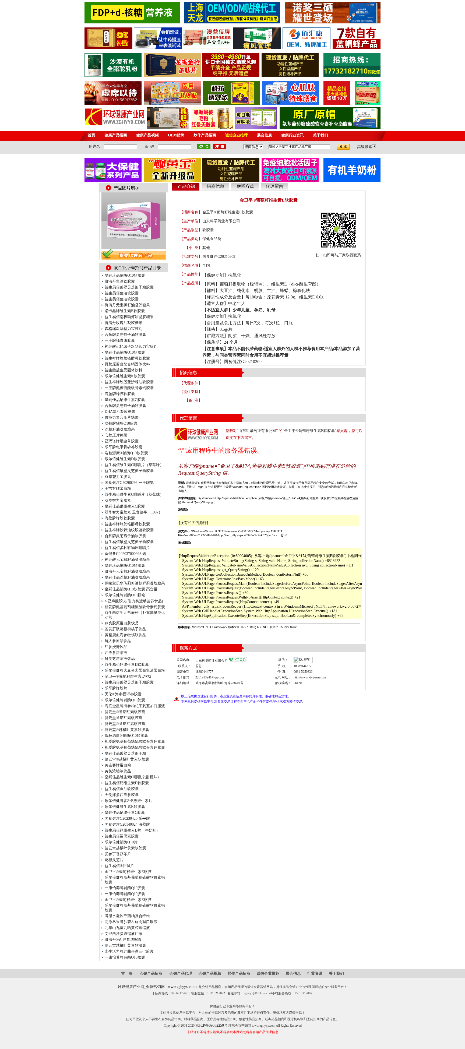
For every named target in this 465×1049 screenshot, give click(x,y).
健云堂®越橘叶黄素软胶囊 (127, 730)
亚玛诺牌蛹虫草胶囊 (122, 441)
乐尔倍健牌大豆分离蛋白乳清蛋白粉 (135, 670)
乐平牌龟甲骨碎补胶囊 (123, 447)
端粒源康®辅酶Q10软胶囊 (126, 453)
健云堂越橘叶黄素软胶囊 (125, 848)
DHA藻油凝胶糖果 (120, 412)
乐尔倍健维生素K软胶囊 (125, 376)
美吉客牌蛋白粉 (118, 489)
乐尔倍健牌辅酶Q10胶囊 (125, 700)
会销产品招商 (151, 973)
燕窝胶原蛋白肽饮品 (122, 623)
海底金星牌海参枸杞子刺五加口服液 (135, 706)
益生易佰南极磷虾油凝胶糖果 (129, 317)
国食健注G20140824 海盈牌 (127, 824)
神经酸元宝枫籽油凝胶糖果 (127, 560)
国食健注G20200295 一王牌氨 (129, 483)
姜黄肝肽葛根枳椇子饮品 (125, 629)
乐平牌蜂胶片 (116, 688)
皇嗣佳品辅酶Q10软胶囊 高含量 (131, 589)
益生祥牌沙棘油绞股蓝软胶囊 (129, 530)
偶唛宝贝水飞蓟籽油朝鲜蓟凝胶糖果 (135, 583)
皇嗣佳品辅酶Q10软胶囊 (125, 352)
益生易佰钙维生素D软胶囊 (127, 665)
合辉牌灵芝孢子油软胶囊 (125, 335)
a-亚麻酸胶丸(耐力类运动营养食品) (134, 601)
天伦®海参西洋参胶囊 (123, 694)
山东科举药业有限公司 (221, 221)
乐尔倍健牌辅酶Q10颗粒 (125, 595)
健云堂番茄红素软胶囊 (123, 718)
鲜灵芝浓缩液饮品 (120, 659)
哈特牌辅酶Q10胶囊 (121, 423)
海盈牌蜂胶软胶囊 (120, 394)
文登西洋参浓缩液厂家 (123, 934)
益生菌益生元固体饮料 (123, 370)
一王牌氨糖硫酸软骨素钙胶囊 (129, 388)
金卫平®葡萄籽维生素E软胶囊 (309, 431)
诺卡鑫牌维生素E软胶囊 (125, 311)
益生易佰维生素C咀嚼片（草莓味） (134, 465)
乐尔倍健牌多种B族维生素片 (128, 801)
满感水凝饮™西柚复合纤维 (127, 916)
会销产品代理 (181, 973)
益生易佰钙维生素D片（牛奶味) (131, 830)
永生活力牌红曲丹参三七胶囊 (129, 951)
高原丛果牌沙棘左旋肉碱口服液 (131, 922)
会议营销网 (155, 987)
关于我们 (336, 973)
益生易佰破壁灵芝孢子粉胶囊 (129, 287)
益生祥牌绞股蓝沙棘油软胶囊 (129, 382)
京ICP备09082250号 (211, 1025)
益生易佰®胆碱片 (119, 866)
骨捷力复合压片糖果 (122, 418)
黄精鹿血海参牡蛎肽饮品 (125, 635)
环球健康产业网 (131, 987)
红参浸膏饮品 (116, 647)
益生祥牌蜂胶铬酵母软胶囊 (127, 358)
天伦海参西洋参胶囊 (122, 795)
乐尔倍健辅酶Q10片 (121, 842)
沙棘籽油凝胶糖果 (120, 429)
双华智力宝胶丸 (118, 477)
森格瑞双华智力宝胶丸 (123, 329)
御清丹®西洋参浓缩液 (123, 940)
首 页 (126, 973)
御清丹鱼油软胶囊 (120, 281)
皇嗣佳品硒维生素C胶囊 (125, 400)
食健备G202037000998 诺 (125, 554)
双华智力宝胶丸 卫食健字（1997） (133, 512)
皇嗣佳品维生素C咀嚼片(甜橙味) (132, 777)
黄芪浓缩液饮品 (118, 771)
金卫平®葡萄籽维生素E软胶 (128, 676)
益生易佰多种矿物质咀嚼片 (127, 548)
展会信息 (293, 973)
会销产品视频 (210, 973)
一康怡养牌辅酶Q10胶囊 (125, 888)
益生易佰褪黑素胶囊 (122, 836)
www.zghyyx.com (181, 987)
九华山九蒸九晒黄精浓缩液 (127, 928)
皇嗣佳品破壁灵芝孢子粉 (125, 753)
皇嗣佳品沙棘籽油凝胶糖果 (127, 577)
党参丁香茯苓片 (118, 854)
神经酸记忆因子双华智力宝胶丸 (131, 346)
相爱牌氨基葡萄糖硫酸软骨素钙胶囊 (135, 607)
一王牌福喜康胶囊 (120, 341)
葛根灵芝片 (114, 860)
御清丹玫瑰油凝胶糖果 (123, 323)
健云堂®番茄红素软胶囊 (125, 712)
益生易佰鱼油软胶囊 (122, 293)
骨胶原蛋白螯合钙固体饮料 (127, 364)
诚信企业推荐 (268, 973)
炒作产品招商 (239, 973)
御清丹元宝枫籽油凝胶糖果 (127, 305)
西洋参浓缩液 (116, 653)
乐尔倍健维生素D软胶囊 (125, 459)
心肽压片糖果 (116, 435)
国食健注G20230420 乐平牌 (127, 818)
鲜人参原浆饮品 (118, 641)
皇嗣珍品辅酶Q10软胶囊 (125, 275)
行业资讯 (314, 973)
